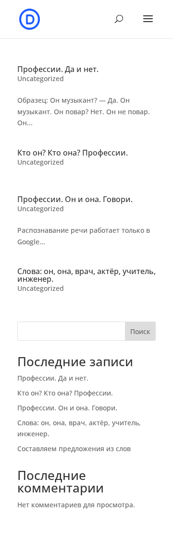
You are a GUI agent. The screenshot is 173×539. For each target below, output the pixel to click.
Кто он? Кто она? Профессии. (72, 152)
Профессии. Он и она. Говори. (75, 199)
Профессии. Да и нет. (58, 69)
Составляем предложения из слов (74, 448)
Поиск (140, 331)
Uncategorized (40, 78)
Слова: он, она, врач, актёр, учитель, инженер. (86, 275)
